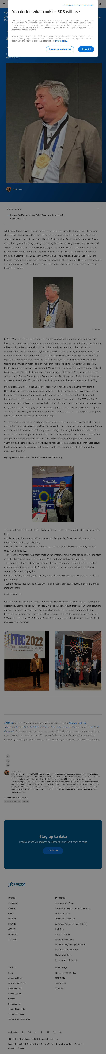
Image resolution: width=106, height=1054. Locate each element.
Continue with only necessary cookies (79, 5)
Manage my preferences (60, 49)
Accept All (86, 49)
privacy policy (61, 41)
